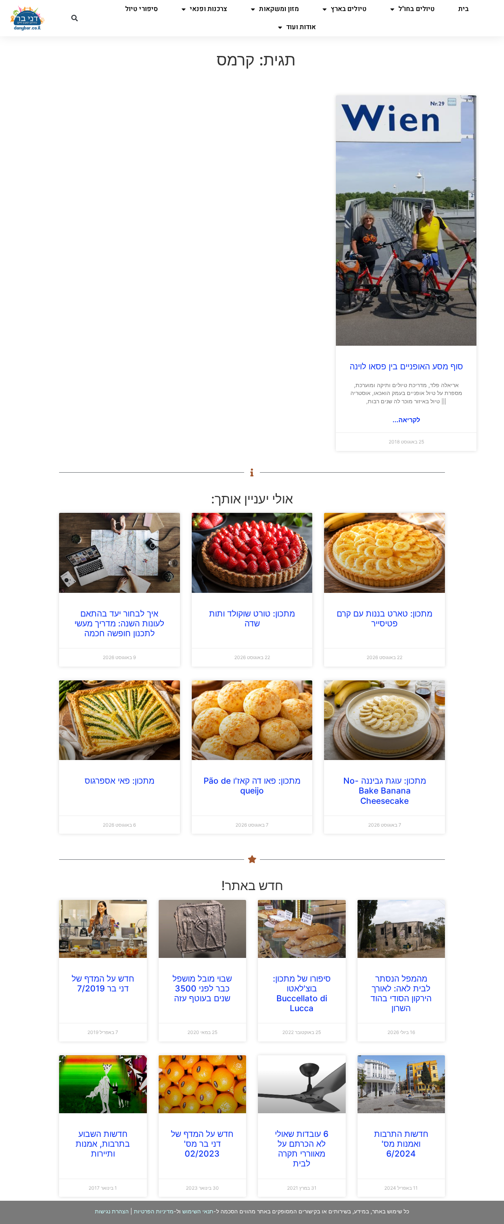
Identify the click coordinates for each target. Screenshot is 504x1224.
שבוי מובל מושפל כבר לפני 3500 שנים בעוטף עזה (202, 988)
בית (463, 9)
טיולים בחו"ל (416, 9)
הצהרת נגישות (112, 1211)
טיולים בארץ (349, 9)
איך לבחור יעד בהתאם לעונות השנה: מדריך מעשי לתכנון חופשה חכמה (119, 623)
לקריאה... (406, 420)
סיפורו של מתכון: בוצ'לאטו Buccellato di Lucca (302, 993)
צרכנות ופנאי (208, 9)
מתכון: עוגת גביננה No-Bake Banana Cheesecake (384, 790)
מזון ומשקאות (278, 9)
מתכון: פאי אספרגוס (119, 781)
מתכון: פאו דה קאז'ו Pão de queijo (252, 786)
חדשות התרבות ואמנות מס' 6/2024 (401, 1144)
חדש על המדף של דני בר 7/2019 (103, 983)
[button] (74, 18)
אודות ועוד (301, 27)
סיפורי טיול (141, 9)
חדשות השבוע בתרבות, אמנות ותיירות (103, 1144)
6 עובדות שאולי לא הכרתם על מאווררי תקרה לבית (301, 1149)
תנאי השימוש (197, 1211)
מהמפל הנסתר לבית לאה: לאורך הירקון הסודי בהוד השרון (401, 993)
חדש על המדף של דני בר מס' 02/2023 (202, 1144)
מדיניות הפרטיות (154, 1211)
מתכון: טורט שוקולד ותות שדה (252, 618)
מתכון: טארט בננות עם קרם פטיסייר (384, 618)
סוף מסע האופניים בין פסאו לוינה (406, 366)
